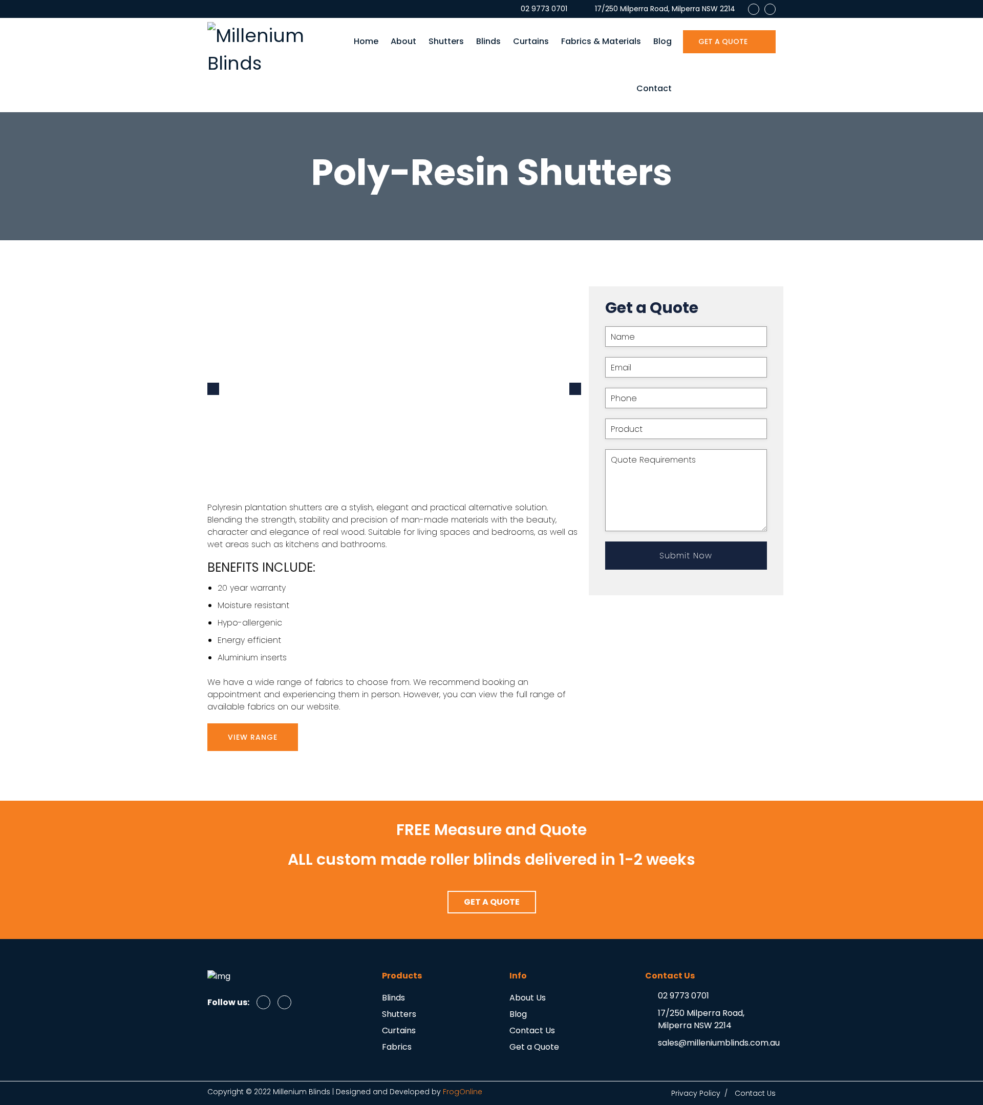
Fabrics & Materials (601, 41)
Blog (662, 41)
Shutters (446, 41)
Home (366, 41)
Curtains (531, 41)
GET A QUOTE (724, 41)
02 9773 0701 (683, 996)
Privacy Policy (695, 1093)
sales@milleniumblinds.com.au (719, 1043)
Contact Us (532, 1030)
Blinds (488, 41)
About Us (527, 998)
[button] (491, 902)
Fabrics (397, 1047)
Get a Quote (534, 1047)
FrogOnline (462, 1092)
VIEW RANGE (252, 737)
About (403, 41)
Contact (654, 88)
